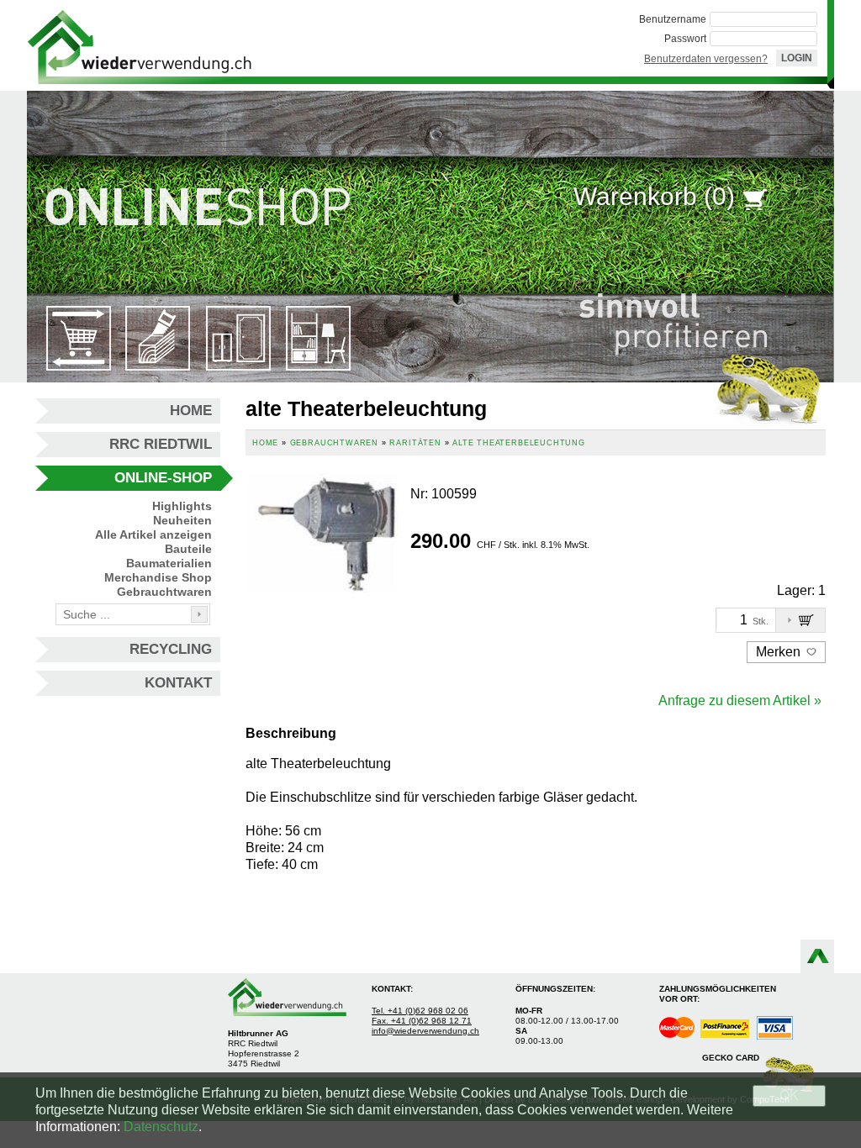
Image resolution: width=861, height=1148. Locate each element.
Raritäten (415, 443)
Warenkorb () (654, 196)
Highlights (182, 506)
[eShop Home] (139, 45)
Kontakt (178, 683)
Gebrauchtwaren (164, 591)
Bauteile (188, 549)
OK (789, 1095)
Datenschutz (161, 1126)
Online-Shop (163, 478)
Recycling (170, 649)
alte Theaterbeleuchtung (518, 443)
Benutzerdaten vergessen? (706, 59)
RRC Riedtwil (160, 444)
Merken (780, 652)
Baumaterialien (169, 563)
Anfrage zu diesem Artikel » (739, 700)
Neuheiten (182, 520)
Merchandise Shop (158, 577)
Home (191, 411)
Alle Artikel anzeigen (153, 534)
